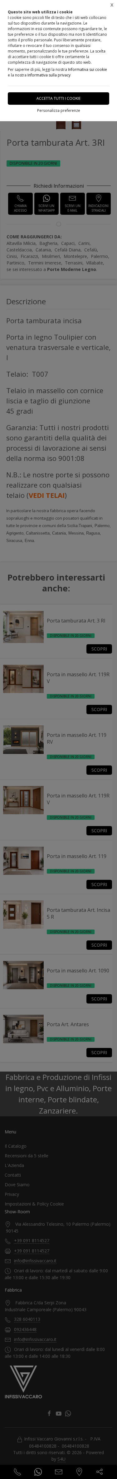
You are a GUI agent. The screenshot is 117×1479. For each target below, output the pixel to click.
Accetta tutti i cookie (58, 98)
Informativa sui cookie (87, 69)
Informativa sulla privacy (49, 75)
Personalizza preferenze (58, 110)
